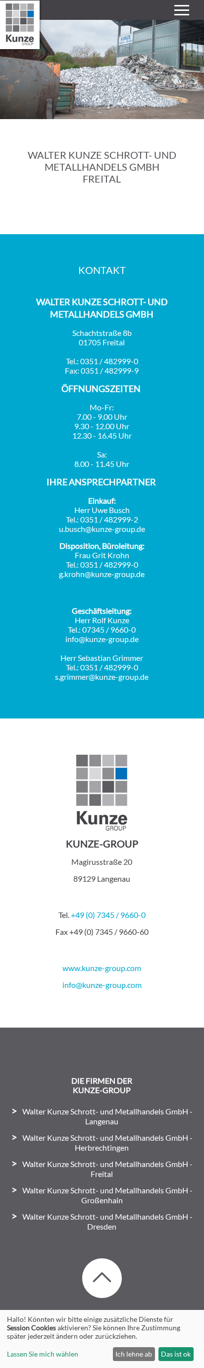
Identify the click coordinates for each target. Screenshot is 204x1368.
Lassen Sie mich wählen (42, 1354)
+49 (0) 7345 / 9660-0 (108, 914)
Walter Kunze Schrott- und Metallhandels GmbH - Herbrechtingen (107, 1142)
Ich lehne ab (133, 1354)
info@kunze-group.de (102, 639)
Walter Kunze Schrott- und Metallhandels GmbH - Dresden (107, 1221)
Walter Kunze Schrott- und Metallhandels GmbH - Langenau (107, 1116)
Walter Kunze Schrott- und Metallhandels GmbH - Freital (107, 1168)
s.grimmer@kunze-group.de (102, 676)
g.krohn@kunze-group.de (102, 574)
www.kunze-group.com (101, 968)
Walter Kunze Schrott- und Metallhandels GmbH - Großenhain (107, 1195)
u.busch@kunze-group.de (102, 528)
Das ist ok (176, 1354)
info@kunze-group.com (102, 984)
